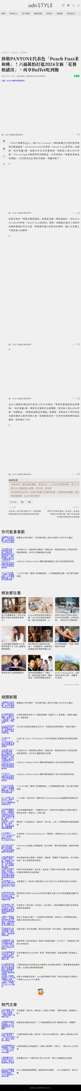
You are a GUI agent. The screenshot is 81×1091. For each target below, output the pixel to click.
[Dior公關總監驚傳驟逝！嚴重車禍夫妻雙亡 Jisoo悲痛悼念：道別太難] (8, 1073)
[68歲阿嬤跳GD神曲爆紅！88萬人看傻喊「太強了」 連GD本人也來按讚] (8, 1049)
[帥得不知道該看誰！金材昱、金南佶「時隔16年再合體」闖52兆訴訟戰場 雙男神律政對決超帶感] (8, 872)
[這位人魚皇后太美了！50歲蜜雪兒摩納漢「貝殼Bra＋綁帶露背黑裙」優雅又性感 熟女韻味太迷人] (8, 920)
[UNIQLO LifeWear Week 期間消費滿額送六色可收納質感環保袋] (8, 564)
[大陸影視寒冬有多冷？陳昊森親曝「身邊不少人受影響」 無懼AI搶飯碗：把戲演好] (8, 718)
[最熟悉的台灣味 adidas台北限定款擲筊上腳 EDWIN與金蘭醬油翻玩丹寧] (8, 896)
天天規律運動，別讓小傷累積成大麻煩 (67, 645)
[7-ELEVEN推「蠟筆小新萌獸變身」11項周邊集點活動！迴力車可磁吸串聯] (8, 576)
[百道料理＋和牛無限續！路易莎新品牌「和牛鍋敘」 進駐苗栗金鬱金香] (8, 932)
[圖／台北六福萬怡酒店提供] (40, 106)
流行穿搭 (26, 13)
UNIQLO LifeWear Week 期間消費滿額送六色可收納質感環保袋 (45, 561)
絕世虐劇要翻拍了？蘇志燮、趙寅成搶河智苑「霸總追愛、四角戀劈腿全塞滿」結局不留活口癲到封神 (40, 675)
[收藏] (4, 156)
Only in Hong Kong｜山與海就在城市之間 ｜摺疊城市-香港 (67, 675)
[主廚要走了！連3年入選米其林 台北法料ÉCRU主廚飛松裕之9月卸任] (8, 884)
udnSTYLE (5, 52)
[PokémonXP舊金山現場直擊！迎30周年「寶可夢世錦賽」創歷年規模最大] (8, 849)
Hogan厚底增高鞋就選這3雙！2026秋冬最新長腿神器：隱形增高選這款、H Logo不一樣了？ (40, 617)
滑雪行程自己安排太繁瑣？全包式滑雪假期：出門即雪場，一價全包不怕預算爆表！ (67, 617)
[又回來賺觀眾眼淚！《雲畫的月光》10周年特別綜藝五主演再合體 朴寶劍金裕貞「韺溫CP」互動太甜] (8, 813)
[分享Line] (4, 148)
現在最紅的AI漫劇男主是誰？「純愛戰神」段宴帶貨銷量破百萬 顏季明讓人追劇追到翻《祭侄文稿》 (40, 646)
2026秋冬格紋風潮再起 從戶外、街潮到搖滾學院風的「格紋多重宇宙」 (48, 726)
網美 (29, 502)
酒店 (22, 502)
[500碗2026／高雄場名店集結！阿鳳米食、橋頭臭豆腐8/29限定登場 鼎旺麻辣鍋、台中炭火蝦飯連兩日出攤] (8, 552)
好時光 (49, 13)
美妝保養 (38, 13)
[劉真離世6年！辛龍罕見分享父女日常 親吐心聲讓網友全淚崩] (8, 1061)
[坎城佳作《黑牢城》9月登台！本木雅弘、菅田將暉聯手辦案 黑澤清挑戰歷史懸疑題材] (8, 908)
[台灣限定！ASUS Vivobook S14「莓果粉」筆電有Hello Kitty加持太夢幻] (8, 837)
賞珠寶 (60, 13)
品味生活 (71, 13)
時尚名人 (14, 13)
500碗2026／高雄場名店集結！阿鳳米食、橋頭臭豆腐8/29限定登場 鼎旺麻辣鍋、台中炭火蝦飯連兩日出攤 (48, 551)
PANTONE (13, 502)
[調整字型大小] (4, 164)
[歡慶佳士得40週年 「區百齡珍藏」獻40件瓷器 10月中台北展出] (8, 540)
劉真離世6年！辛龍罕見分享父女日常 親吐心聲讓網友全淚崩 (44, 1058)
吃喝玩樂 (23, 52)
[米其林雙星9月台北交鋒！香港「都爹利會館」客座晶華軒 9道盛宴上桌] (8, 956)
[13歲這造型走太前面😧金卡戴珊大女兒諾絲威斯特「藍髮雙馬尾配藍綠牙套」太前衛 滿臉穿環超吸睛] (8, 968)
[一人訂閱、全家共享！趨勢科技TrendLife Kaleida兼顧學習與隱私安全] (8, 801)
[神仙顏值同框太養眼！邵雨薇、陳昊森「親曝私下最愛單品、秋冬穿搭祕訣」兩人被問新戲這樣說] (8, 860)
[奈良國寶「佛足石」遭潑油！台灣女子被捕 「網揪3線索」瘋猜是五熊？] (8, 1013)
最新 (3, 13)
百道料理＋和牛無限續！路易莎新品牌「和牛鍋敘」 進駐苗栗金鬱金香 (48, 928)
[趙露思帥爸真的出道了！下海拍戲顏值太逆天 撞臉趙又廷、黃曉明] (8, 1025)
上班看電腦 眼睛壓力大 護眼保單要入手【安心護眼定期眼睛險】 (13, 646)
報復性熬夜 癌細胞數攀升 (12, 672)
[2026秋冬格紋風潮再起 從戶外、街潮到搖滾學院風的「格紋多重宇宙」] (8, 729)
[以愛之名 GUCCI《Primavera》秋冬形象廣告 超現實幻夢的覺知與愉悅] (8, 741)
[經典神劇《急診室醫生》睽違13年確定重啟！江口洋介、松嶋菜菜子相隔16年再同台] (8, 944)
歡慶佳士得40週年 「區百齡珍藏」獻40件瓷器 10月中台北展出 (45, 537)
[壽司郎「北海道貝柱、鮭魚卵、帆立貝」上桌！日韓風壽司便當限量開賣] (8, 825)
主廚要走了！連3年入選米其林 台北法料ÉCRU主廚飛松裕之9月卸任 (47, 881)
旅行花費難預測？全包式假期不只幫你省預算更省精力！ (13, 617)
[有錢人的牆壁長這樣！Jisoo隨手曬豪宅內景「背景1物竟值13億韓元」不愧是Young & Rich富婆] (8, 979)
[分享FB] (4, 141)
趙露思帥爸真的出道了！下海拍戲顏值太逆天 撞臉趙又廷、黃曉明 (46, 1022)
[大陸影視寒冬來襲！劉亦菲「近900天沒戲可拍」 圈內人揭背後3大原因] (8, 1037)
